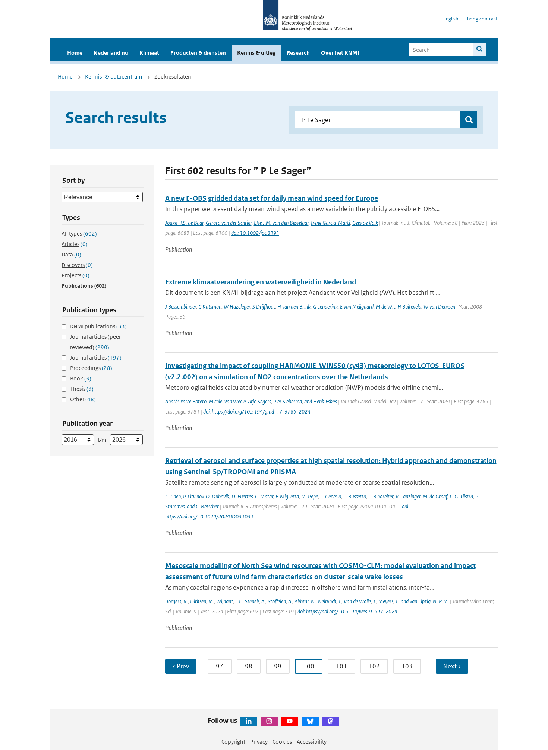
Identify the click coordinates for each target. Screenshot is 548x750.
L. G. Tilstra (461, 496)
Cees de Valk (365, 222)
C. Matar (264, 496)
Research (298, 52)
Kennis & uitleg (256, 52)
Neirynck (327, 601)
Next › (452, 666)
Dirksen (198, 601)
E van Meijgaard (357, 306)
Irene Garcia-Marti (330, 222)
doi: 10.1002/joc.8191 (255, 232)
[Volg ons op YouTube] (290, 721)
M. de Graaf (435, 496)
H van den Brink (294, 306)
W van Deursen (439, 306)
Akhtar (302, 601)
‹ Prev (181, 666)
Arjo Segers (259, 401)
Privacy (259, 741)
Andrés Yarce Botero (186, 401)
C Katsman (209, 306)
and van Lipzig (416, 601)
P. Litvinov (193, 496)
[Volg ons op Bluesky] (310, 721)
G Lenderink (325, 306)
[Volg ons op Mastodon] (331, 721)
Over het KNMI (340, 52)
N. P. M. (441, 601)
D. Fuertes (242, 496)
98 (248, 666)
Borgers (173, 601)
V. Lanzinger (408, 496)
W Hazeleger (237, 306)
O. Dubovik (217, 496)
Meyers (385, 601)
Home (74, 52)
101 (341, 666)
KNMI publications (98, 326)
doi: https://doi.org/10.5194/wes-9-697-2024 (347, 611)
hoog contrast (482, 19)
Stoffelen (277, 601)
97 (219, 666)
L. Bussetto (354, 496)
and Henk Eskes (320, 401)
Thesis (82, 388)
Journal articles (96, 357)
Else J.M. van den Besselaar (281, 222)
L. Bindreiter (380, 496)
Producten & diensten (198, 52)
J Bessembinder (180, 306)
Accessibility (312, 741)
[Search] (479, 49)
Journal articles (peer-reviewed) (96, 342)
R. (185, 601)
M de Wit (385, 306)
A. (263, 601)
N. (313, 601)
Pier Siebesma (287, 401)
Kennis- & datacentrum (113, 76)
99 (277, 666)
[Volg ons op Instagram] (269, 721)
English (450, 19)
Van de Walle (357, 601)
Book (80, 378)
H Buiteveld (409, 306)
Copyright (233, 741)
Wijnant (224, 601)
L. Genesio (330, 496)
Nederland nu (111, 52)
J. (339, 601)
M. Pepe (309, 496)
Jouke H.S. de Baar (184, 222)
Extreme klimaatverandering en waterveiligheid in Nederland (260, 282)
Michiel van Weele (227, 401)
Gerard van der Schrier (229, 222)
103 (407, 666)
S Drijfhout (263, 306)
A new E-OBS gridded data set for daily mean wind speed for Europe (271, 198)
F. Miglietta (287, 496)
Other (83, 399)
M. (211, 601)
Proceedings (91, 367)
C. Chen (173, 496)
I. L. (239, 601)
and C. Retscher (203, 506)
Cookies (282, 741)
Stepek (252, 601)
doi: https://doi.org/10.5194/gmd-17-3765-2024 (257, 411)
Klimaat (149, 52)
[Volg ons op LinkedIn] (249, 721)
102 (374, 666)
